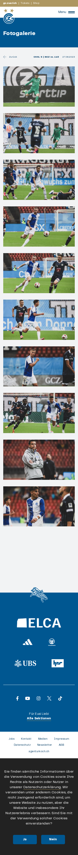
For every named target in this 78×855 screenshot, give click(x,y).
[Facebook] (17, 698)
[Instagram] (39, 698)
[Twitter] (49, 698)
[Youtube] (27, 698)
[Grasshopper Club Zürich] (8, 16)
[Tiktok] (60, 698)
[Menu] (71, 12)
